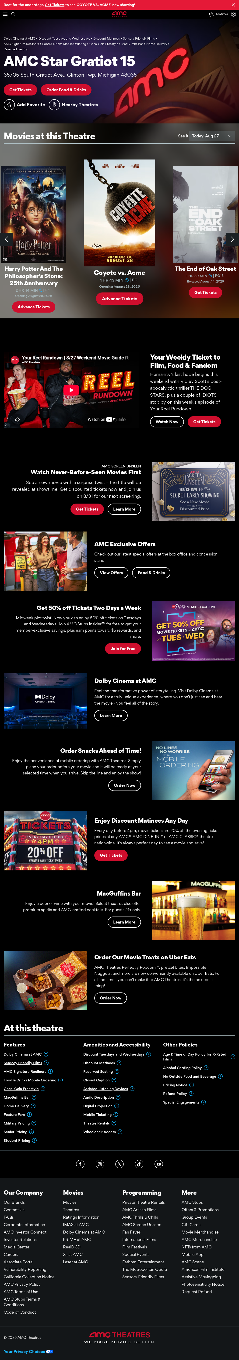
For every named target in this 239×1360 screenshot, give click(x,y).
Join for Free (123, 648)
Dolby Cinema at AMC (23, 1054)
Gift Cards (191, 1224)
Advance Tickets (34, 306)
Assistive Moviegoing (201, 1276)
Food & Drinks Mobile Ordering (30, 1080)
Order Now (124, 785)
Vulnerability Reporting (25, 1269)
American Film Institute (203, 1269)
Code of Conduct (20, 1312)
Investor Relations (20, 1239)
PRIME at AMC (77, 1239)
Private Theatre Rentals (143, 1202)
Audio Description (98, 1097)
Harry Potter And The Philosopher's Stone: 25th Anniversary (33, 276)
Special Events (135, 1254)
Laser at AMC (75, 1261)
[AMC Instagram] (100, 1164)
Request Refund (197, 1291)
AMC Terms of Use (21, 1291)
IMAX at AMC (76, 1224)
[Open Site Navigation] (5, 14)
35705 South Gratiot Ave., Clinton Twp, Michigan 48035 (70, 75)
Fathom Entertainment (143, 1261)
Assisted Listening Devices (105, 1089)
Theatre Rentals (96, 1123)
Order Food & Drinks (66, 89)
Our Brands (14, 1202)
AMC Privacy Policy (22, 1284)
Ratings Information (81, 1217)
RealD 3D (72, 1246)
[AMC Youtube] (159, 1164)
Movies (70, 1202)
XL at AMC (73, 1254)
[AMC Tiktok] (139, 1164)
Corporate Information (24, 1224)
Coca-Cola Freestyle (21, 1089)
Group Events (194, 1217)
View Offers (111, 572)
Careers (11, 1254)
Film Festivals (134, 1246)
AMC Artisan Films (139, 1209)
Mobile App (193, 1254)
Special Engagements (181, 1102)
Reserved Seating (98, 1071)
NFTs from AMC (196, 1246)
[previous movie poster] (6, 239)
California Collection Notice (29, 1276)
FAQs (9, 1217)
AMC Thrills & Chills (140, 1217)
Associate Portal (18, 1261)
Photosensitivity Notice (203, 1284)
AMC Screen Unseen (141, 1224)
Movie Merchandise (200, 1232)
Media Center (16, 1246)
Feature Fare (14, 1114)
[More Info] (40, 290)
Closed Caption (96, 1080)
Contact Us (14, 1209)
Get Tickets (20, 89)
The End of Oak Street (205, 268)
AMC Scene (193, 1261)
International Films (139, 1239)
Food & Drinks (151, 572)
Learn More (124, 509)
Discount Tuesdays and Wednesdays (113, 1054)
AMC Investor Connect (25, 1232)
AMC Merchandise (199, 1239)
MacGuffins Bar (17, 1097)
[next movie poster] (232, 239)
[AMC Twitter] (119, 1164)
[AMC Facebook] (80, 1164)
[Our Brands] (119, 1337)
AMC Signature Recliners (25, 1071)
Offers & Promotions (200, 1209)
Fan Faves (131, 1232)
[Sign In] (234, 14)
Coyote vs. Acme (119, 272)
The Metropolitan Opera (144, 1269)
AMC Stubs (192, 1202)
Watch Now (167, 421)
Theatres (71, 1209)
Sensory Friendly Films (23, 1063)
